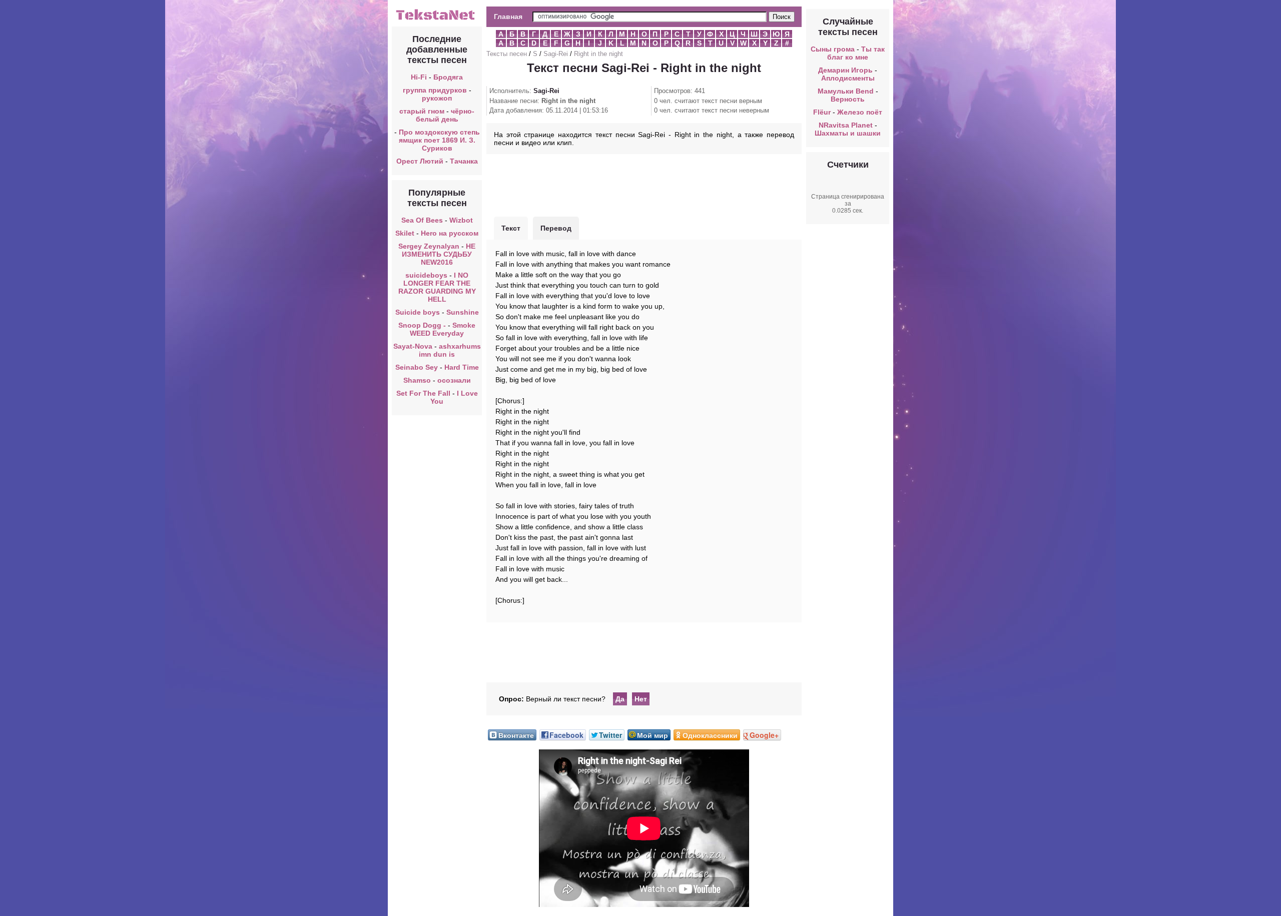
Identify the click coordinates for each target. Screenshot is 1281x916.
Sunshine (462, 312)
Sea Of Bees (422, 220)
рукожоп (437, 98)
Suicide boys (417, 312)
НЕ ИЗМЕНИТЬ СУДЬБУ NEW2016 (438, 254)
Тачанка (464, 161)
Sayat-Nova (412, 346)
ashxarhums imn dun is (450, 350)
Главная (508, 17)
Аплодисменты (848, 78)
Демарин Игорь (845, 70)
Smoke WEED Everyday (442, 329)
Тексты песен (506, 54)
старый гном (421, 111)
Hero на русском (449, 233)
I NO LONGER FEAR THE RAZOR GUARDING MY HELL (437, 287)
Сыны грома (833, 49)
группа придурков (435, 90)
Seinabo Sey (416, 367)
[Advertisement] (644, 184)
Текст (510, 228)
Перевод (555, 228)
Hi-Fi (419, 77)
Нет (640, 699)
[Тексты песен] (437, 19)
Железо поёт (859, 112)
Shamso (417, 380)
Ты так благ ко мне (856, 53)
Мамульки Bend (846, 91)
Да (619, 699)
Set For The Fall (423, 393)
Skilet (404, 233)
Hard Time (461, 367)
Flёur (822, 112)
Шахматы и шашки (848, 133)
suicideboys (426, 275)
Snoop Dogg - (423, 325)
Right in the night (598, 54)
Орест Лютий (419, 161)
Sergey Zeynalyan (428, 246)
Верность (848, 99)
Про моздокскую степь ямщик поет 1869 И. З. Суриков (439, 140)
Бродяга (448, 77)
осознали (454, 380)
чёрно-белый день (445, 115)
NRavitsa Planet (846, 125)
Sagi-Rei (555, 54)
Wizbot (461, 220)
